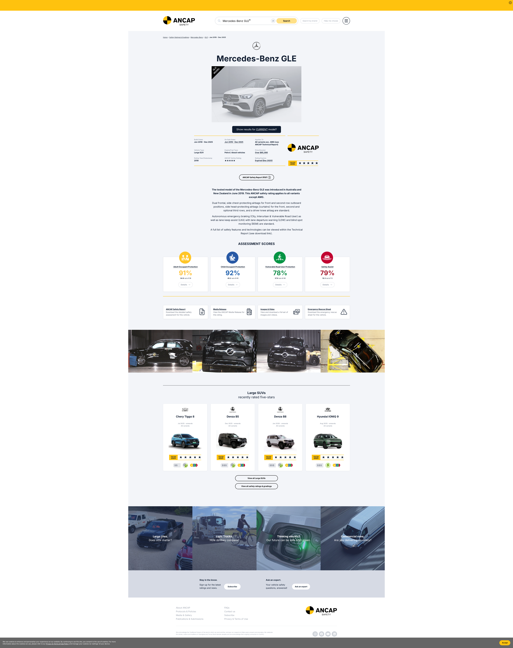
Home (165, 37)
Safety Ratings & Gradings (179, 37)
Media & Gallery (184, 615)
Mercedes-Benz (197, 37)
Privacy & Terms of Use (236, 619)
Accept (505, 643)
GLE (206, 37)
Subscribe (229, 615)
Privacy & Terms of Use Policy (57, 644)
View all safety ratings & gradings (256, 486)
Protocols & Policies (186, 611)
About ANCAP (183, 607)
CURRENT (262, 129)
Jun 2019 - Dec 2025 (217, 37)
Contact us (229, 611)
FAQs (226, 607)
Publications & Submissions (189, 619)
